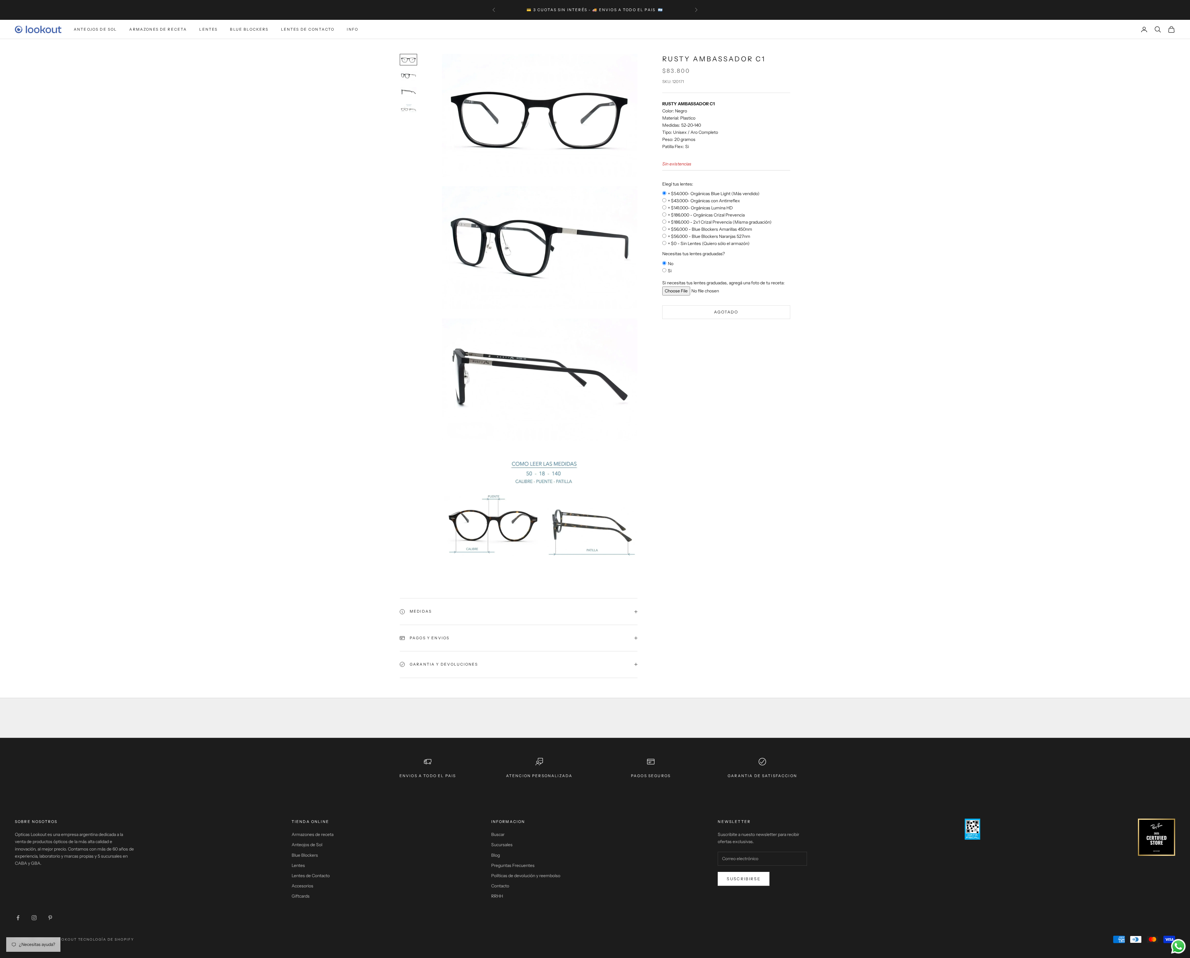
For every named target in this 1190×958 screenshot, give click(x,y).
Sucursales (502, 844)
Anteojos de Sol (95, 29)
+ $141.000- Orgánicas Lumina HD (700, 208)
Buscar (498, 834)
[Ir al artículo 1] (408, 59)
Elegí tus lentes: (677, 184)
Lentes (208, 29)
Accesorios (302, 886)
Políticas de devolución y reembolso (525, 875)
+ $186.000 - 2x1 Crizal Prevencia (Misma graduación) (720, 222)
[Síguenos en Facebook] (18, 918)
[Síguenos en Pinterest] (50, 918)
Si (670, 270)
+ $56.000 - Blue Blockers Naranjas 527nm (709, 236)
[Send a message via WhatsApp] (1178, 946)
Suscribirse (743, 878)
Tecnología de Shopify (106, 939)
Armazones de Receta (158, 29)
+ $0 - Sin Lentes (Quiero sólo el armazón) (709, 244)
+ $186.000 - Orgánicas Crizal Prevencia (706, 215)
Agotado (726, 312)
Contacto (500, 886)
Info (352, 29)
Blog (495, 855)
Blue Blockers (249, 29)
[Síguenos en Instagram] (34, 918)
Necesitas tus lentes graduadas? (693, 254)
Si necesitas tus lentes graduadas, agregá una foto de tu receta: (723, 283)
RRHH (497, 896)
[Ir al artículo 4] (408, 108)
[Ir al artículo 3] (408, 92)
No (670, 263)
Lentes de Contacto (308, 29)
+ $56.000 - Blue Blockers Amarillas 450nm (710, 229)
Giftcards (301, 896)
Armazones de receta (312, 834)
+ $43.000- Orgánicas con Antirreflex (704, 200)
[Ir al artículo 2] (408, 76)
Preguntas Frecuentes (513, 865)
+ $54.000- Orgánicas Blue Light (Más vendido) (714, 193)
